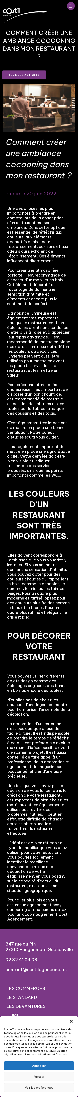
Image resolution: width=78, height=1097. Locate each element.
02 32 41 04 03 (21, 959)
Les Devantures (26, 1006)
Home (13, 1015)
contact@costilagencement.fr (38, 969)
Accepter (39, 1066)
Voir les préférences (39, 1087)
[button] (71, 1021)
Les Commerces (25, 988)
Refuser (39, 1077)
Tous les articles (24, 74)
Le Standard (21, 997)
